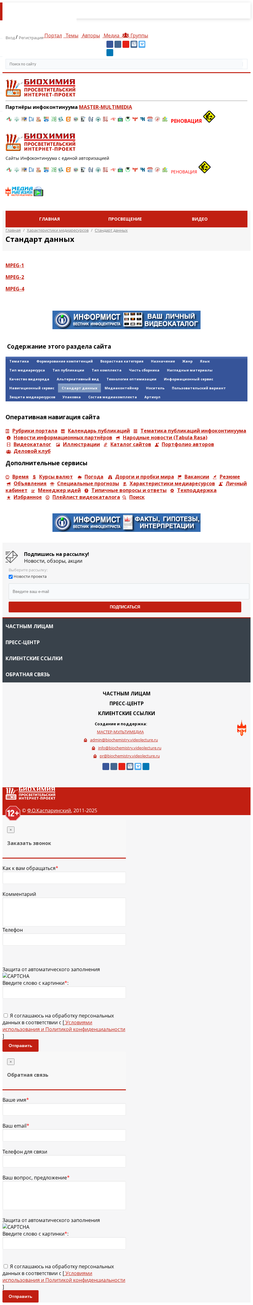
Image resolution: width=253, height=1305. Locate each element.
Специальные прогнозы (88, 483)
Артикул (152, 397)
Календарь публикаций (99, 430)
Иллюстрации (81, 444)
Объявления (30, 483)
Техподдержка (197, 490)
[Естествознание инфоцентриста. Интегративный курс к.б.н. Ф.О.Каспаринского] (16, 121)
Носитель (155, 388)
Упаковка (72, 397)
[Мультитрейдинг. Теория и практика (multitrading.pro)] (9, 121)
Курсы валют (56, 476)
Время (20, 476)
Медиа (111, 35)
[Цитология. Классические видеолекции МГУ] (68, 121)
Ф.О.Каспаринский (49, 810)
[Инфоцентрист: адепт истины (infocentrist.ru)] (98, 121)
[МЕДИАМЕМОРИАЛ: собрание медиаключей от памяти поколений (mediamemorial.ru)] (157, 121)
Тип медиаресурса (27, 370)
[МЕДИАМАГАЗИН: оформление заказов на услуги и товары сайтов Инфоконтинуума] (24, 193)
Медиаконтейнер (122, 388)
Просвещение (125, 219)
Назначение (163, 361)
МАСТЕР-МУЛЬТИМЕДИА (120, 732)
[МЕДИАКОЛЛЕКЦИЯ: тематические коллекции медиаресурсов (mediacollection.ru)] (105, 121)
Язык (205, 361)
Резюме (230, 476)
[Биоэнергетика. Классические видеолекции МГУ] (46, 121)
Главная (49, 219)
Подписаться (125, 607)
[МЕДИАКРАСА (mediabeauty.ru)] (113, 121)
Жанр (187, 361)
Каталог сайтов (130, 444)
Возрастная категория (121, 361)
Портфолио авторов (188, 444)
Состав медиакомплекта (112, 397)
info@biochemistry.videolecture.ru (129, 748)
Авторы (90, 35)
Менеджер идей (59, 490)
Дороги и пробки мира (144, 476)
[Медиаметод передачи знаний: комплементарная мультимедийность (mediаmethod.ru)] (150, 121)
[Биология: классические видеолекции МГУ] (53, 121)
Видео (200, 219)
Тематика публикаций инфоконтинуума (193, 430)
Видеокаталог (32, 444)
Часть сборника (144, 370)
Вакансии (197, 476)
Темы (71, 35)
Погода (94, 476)
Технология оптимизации (131, 379)
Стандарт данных (79, 388)
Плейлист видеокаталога (86, 497)
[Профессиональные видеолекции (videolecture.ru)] (83, 121)
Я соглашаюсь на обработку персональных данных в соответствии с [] (63, 1025)
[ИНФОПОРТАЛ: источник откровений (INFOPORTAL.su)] (31, 121)
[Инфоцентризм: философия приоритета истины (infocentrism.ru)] (90, 121)
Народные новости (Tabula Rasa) (165, 437)
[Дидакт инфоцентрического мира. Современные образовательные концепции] (76, 121)
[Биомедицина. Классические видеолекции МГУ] (61, 121)
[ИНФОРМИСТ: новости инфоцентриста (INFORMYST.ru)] (24, 121)
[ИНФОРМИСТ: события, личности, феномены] (126, 327)
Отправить (20, 1045)
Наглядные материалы (190, 370)
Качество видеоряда (29, 379)
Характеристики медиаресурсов (172, 483)
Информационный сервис (188, 379)
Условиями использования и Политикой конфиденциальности (63, 1026)
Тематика (19, 361)
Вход (11, 37)
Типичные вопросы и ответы (129, 490)
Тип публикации (68, 370)
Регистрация (31, 37)
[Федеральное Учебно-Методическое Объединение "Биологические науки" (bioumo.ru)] (127, 121)
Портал (52, 35)
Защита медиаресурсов (32, 397)
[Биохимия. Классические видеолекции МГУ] (39, 121)
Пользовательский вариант (199, 388)
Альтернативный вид (78, 379)
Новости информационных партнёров (63, 437)
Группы (138, 35)
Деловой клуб (32, 451)
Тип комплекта (107, 370)
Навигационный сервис (31, 388)
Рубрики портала (34, 430)
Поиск (137, 497)
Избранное (28, 497)
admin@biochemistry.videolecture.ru (124, 740)
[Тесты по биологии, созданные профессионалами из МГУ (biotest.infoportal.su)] (164, 121)
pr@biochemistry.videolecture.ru (130, 756)
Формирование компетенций (64, 361)
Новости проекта (30, 576)
